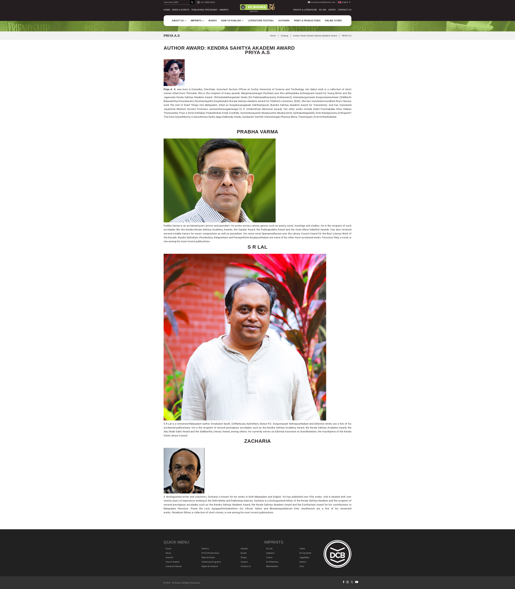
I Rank (302, 549)
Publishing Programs (205, 10)
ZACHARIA (257, 441)
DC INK (322, 10)
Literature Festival (261, 20)
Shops (332, 10)
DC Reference (272, 562)
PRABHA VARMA (257, 132)
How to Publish (231, 20)
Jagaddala (304, 557)
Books (213, 20)
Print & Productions (307, 20)
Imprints (196, 20)
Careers (244, 562)
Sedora (302, 562)
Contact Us (344, 10)
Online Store (333, 20)
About (168, 553)
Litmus (269, 557)
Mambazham (272, 566)
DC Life (269, 549)
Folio (301, 566)
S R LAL (258, 247)
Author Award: (315, 35)
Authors (284, 20)
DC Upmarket (305, 553)
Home (167, 10)
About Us (178, 20)
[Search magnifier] (192, 2)
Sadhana (270, 553)
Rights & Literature (305, 10)
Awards (223, 10)
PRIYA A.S (347, 35)
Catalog (284, 35)
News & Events (181, 10)
